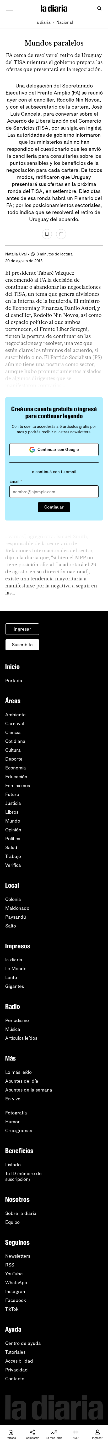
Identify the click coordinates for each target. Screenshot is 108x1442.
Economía (15, 768)
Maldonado (17, 908)
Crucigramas (18, 1130)
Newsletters (17, 1256)
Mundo (12, 821)
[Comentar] (61, 234)
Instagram (15, 1291)
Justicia (13, 803)
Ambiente (15, 715)
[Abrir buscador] (99, 8)
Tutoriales (15, 1352)
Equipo (12, 1222)
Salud (11, 847)
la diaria (43, 22)
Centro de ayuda (23, 1343)
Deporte (14, 759)
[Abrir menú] (9, 8)
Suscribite (22, 645)
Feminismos (17, 785)
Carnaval (14, 723)
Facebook (15, 1300)
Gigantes (14, 986)
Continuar (53, 507)
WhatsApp (16, 1283)
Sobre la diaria (20, 1213)
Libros (11, 812)
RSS (9, 1265)
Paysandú (15, 917)
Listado (13, 1165)
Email (15, 481)
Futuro (12, 794)
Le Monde (15, 968)
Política (12, 839)
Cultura (13, 750)
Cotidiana (15, 741)
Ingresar (22, 629)
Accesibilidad (19, 1361)
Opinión (13, 830)
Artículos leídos (21, 1038)
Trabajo (13, 856)
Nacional (64, 22)
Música (12, 1029)
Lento (11, 977)
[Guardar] (47, 234)
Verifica (13, 865)
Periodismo (17, 1020)
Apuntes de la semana (28, 1090)
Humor (12, 1122)
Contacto (14, 1379)
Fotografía (16, 1113)
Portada (13, 681)
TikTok (12, 1309)
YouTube (14, 1274)
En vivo (12, 1099)
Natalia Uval (16, 254)
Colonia (13, 899)
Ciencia (13, 732)
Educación (16, 777)
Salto (10, 926)
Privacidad (16, 1370)
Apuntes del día (21, 1081)
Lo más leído (18, 1072)
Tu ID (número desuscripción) (23, 1176)
